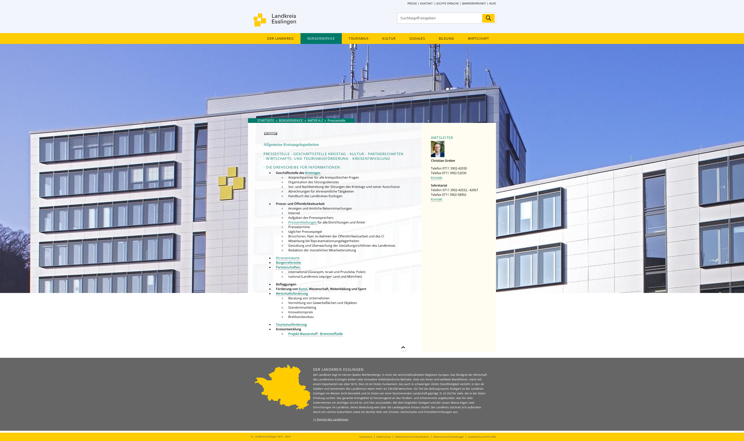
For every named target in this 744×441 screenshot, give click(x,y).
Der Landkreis (280, 38)
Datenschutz (383, 436)
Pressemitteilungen (302, 222)
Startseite (265, 120)
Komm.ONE (489, 436)
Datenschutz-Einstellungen (448, 436)
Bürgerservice (321, 38)
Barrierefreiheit (474, 3)
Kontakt (426, 3)
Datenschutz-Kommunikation (412, 436)
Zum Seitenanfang (404, 345)
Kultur (389, 38)
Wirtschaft (478, 38)
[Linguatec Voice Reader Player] (276, 135)
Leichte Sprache (447, 3)
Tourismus (359, 38)
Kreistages (312, 173)
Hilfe (492, 3)
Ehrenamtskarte (288, 258)
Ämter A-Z (315, 120)
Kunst (303, 289)
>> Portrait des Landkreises (330, 419)
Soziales (417, 38)
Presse (412, 3)
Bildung (446, 38)
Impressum (365, 436)
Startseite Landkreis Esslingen (275, 22)
